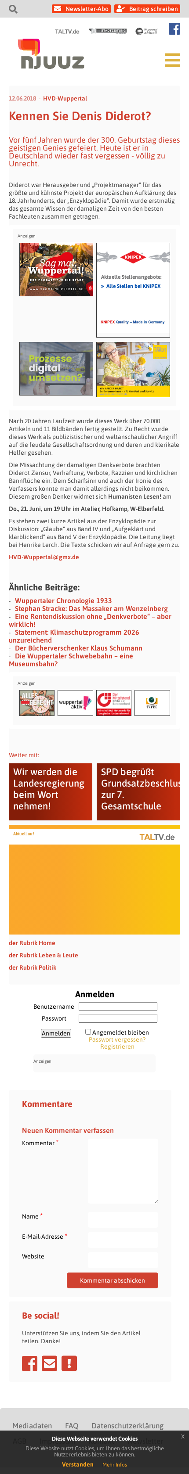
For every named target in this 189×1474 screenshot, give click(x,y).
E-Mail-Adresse (44, 1236)
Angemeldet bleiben (120, 1032)
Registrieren (117, 1046)
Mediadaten (32, 1425)
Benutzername (53, 1006)
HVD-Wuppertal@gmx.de (44, 557)
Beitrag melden (69, 1363)
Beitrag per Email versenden (49, 1363)
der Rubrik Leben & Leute (43, 955)
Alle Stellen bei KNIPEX (130, 285)
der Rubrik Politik (32, 967)
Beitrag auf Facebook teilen (29, 1363)
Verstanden (78, 1464)
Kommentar (40, 1143)
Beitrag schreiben (153, 8)
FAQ (71, 1425)
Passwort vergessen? (117, 1039)
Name (32, 1216)
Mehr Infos (114, 1465)
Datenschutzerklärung (127, 1425)
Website (33, 1256)
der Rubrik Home (32, 942)
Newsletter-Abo (87, 8)
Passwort (54, 1018)
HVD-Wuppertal (65, 98)
